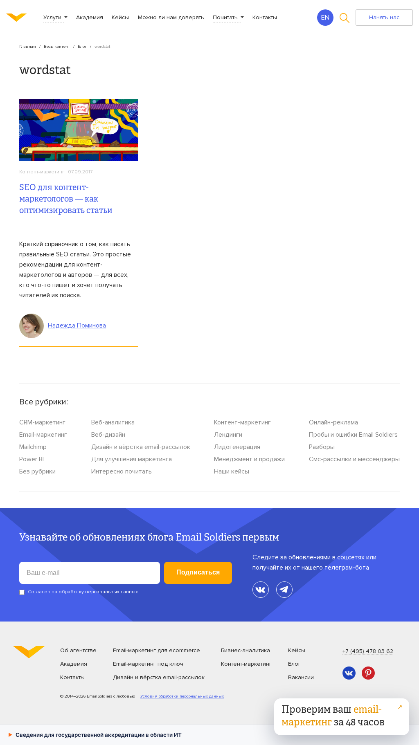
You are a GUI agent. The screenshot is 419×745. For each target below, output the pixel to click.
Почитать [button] (226, 17)
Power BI (31, 459)
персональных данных (111, 592)
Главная (27, 46)
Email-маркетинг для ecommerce (156, 650)
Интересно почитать (121, 471)
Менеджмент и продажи (249, 459)
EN (325, 17)
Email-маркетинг (43, 435)
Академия (89, 17)
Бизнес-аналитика (245, 650)
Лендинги (228, 435)
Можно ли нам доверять (171, 17)
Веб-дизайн (108, 435)
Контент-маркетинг (41, 172)
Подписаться (198, 572)
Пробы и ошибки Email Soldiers (353, 435)
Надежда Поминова (77, 325)
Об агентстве (78, 650)
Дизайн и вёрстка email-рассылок (140, 447)
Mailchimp (33, 447)
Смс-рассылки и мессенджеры (354, 459)
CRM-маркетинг (42, 422)
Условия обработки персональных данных (182, 696)
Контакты (264, 17)
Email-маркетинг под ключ (148, 663)
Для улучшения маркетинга (131, 459)
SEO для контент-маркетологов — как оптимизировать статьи (66, 199)
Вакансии (301, 677)
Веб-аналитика (113, 422)
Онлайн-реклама (333, 422)
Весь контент (57, 46)
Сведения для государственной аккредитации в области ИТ (95, 735)
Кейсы (120, 17)
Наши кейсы (231, 471)
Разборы (322, 447)
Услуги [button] (53, 17)
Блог (82, 46)
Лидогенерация (237, 447)
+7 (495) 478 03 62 (367, 651)
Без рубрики (37, 471)
